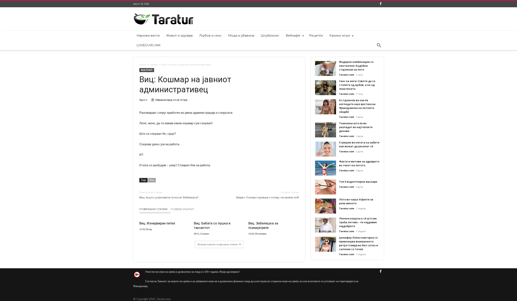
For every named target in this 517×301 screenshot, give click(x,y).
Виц (152, 180)
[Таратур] (163, 13)
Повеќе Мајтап (182, 209)
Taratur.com (346, 74)
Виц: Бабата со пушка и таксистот (212, 225)
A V (145, 99)
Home (142, 64)
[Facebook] (380, 4)
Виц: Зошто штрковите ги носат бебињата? (169, 195)
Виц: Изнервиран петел (157, 223)
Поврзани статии (153, 209)
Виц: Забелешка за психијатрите (263, 225)
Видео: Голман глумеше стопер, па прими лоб (267, 195)
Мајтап (154, 64)
